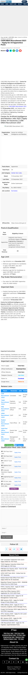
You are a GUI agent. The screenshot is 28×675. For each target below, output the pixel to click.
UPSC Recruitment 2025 (5, 415)
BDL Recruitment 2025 (5, 439)
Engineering (13, 112)
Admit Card (13, 4)
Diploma (6, 112)
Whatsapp (9, 445)
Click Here (21, 365)
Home (2, 4)
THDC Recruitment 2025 (5, 402)
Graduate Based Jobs (9, 635)
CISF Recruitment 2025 (5, 395)
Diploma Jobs (20, 637)
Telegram (20, 445)
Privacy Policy (12, 669)
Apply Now (17, 452)
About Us (10, 667)
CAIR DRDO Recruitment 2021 (17, 106)
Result (20, 4)
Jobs (6, 4)
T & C (18, 669)
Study (6, 1)
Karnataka (14, 191)
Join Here (21, 375)
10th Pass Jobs (9, 633)
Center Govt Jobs (16, 173)
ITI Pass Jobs (21, 635)
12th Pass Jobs (19, 633)
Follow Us (21, 381)
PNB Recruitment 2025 (5, 408)
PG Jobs (21, 639)
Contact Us (17, 667)
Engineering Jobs (9, 637)
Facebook (21, 378)
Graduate (20, 112)
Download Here (21, 369)
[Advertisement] (14, 20)
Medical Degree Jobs (10, 639)
